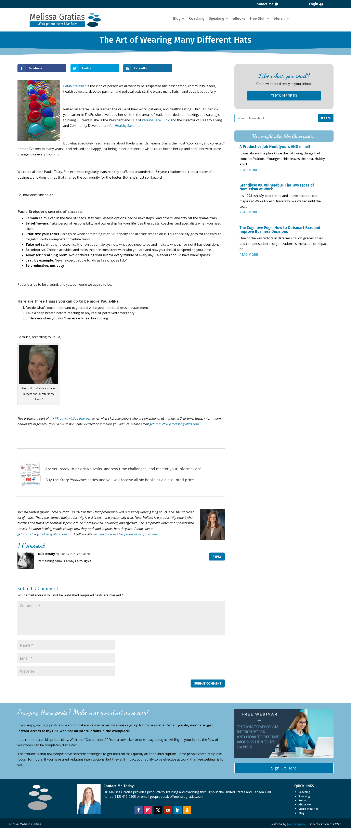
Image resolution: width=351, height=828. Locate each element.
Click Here (281, 95)
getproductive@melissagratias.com (42, 534)
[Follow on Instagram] (148, 810)
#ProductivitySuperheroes (73, 418)
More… (279, 19)
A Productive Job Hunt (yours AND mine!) (274, 146)
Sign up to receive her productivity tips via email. (127, 534)
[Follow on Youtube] (168, 810)
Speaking (216, 19)
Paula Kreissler (74, 86)
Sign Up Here (284, 768)
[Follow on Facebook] (138, 810)
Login (313, 4)
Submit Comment (207, 683)
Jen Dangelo (296, 824)
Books (302, 800)
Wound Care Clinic (156, 120)
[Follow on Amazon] (187, 810)
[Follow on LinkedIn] (177, 810)
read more (248, 170)
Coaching (196, 19)
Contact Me (264, 4)
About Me (304, 804)
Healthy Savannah (128, 125)
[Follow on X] (158, 810)
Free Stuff (258, 19)
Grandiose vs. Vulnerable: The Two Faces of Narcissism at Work (276, 187)
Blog (177, 19)
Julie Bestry (46, 554)
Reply (216, 557)
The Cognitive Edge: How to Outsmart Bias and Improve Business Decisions (279, 229)
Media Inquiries (308, 809)
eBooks (239, 19)
